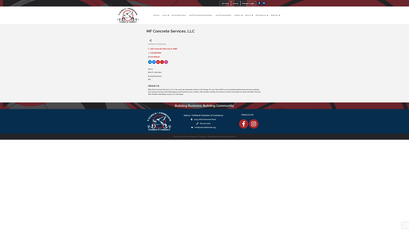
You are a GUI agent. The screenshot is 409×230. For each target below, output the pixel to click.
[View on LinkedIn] (150, 63)
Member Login (248, 3)
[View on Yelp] (162, 63)
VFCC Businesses (261, 15)
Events (235, 3)
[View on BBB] (158, 63)
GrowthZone (231, 136)
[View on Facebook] (154, 63)
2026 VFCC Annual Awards (223, 15)
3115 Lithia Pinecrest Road (205, 119)
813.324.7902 (205, 123)
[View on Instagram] (166, 63)
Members (237, 15)
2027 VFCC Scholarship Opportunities (200, 15)
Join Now (225, 3)
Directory (156, 15)
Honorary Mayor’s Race (179, 15)
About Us (248, 15)
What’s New (274, 15)
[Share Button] (150, 40)
